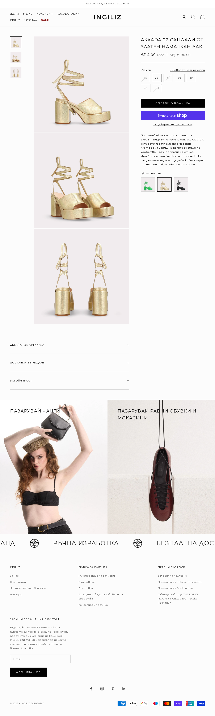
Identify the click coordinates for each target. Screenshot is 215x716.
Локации (16, 594)
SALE (45, 20)
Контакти (18, 582)
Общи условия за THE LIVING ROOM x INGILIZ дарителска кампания (178, 598)
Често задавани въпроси (28, 588)
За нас (14, 575)
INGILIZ (15, 20)
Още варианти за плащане (173, 124)
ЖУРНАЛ (30, 20)
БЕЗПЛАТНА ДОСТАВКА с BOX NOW (107, 3)
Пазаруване (87, 582)
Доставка (86, 588)
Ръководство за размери (187, 69)
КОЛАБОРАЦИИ (68, 13)
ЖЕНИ (14, 13)
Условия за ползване (172, 575)
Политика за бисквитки (175, 588)
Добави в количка (173, 103)
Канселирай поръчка (93, 604)
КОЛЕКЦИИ (45, 13)
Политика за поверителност (180, 582)
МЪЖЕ (27, 13)
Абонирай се (28, 672)
